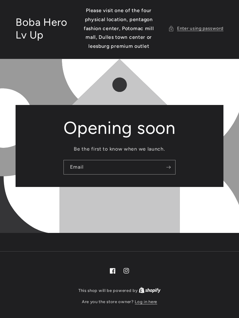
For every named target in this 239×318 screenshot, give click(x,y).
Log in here (146, 301)
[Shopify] (150, 290)
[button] (195, 28)
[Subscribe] (168, 167)
